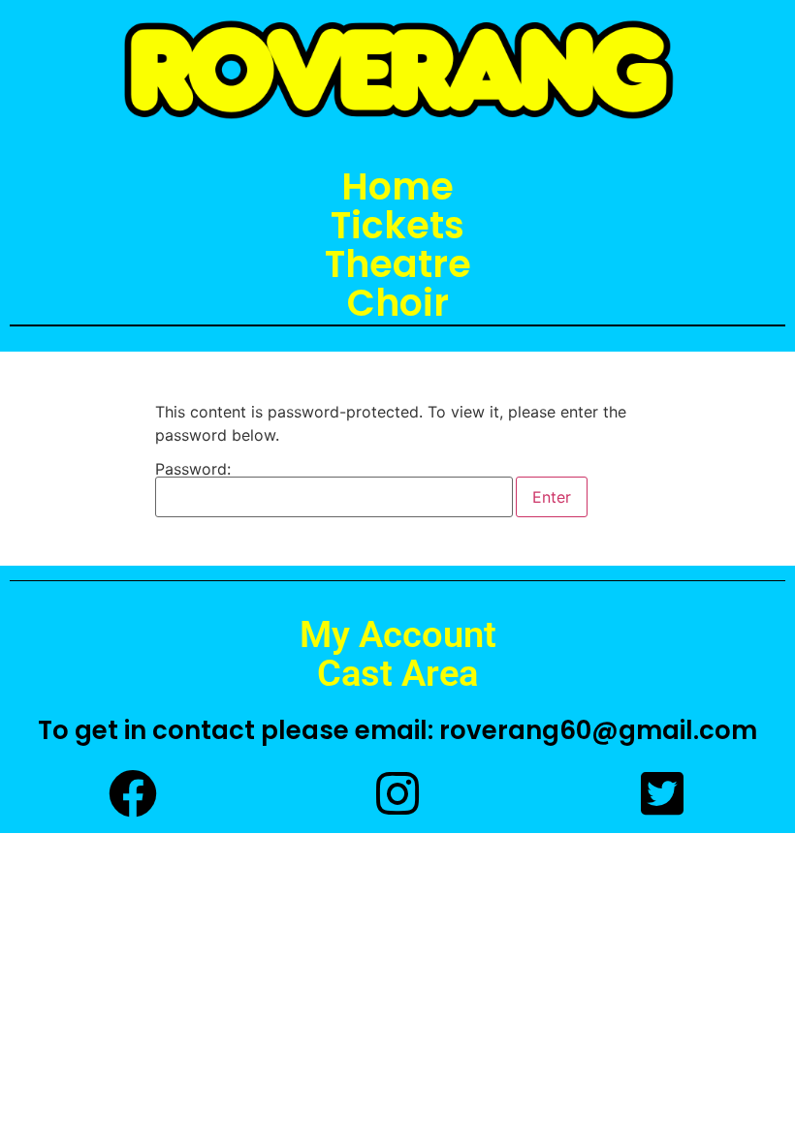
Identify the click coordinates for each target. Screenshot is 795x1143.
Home (397, 187)
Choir (398, 303)
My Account (398, 634)
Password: (193, 470)
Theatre (398, 264)
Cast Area (397, 673)
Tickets (397, 225)
